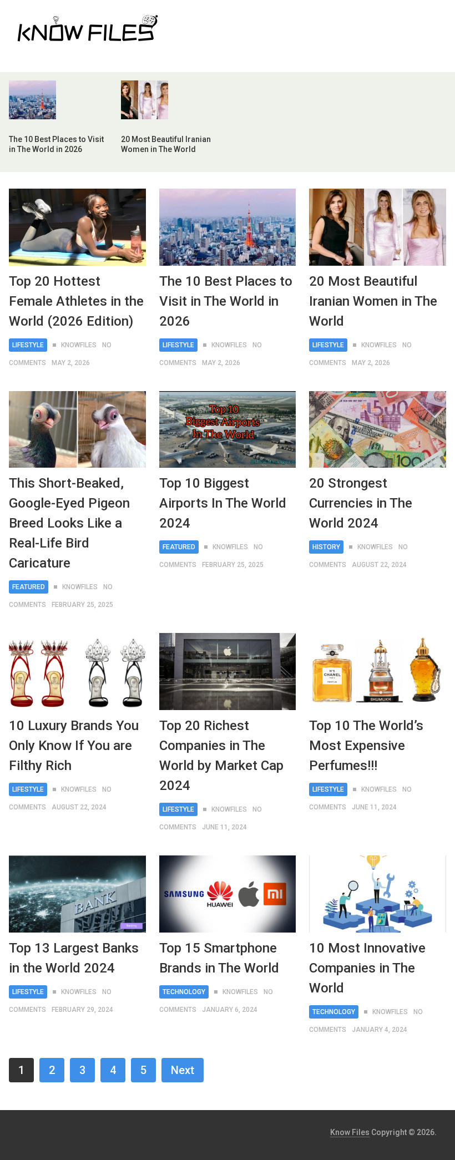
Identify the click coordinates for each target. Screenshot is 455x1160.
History (326, 547)
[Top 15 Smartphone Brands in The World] (227, 894)
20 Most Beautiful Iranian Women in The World (373, 301)
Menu (416, 19)
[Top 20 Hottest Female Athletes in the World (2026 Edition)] (77, 227)
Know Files (350, 1132)
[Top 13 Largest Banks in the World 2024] (77, 894)
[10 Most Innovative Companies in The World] (377, 894)
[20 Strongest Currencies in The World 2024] (377, 429)
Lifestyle (28, 345)
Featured (28, 587)
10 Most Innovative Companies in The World (367, 968)
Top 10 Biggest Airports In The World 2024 (222, 503)
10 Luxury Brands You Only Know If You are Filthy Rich (74, 745)
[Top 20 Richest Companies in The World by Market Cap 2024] (227, 671)
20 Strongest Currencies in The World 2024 (360, 503)
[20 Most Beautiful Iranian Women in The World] (377, 227)
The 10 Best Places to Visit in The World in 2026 (225, 301)
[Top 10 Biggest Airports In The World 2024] (227, 429)
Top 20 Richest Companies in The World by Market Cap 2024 (221, 755)
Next (182, 1070)
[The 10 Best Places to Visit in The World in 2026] (227, 227)
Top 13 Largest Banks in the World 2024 (74, 958)
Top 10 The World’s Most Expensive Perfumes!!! (366, 745)
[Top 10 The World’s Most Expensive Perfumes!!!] (377, 671)
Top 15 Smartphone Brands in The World (219, 958)
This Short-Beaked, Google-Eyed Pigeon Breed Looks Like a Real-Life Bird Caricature (69, 523)
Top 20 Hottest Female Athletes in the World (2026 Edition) (76, 301)
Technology (184, 992)
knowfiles (79, 345)
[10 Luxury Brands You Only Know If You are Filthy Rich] (77, 671)
